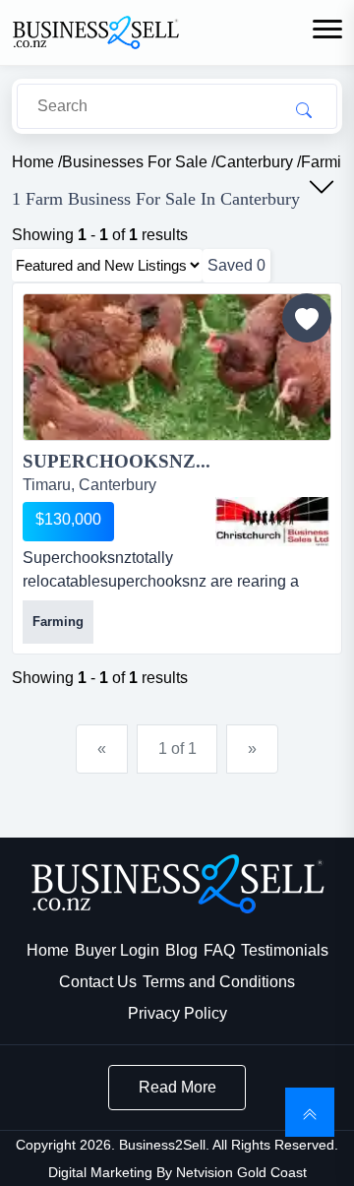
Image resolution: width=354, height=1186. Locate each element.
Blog (181, 950)
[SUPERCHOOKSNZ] (177, 370)
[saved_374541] (306, 318)
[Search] (304, 109)
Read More (177, 1087)
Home (48, 950)
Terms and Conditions (219, 981)
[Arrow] (321, 187)
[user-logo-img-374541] (272, 521)
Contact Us (98, 981)
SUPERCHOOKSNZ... (116, 461)
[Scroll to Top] (309, 1112)
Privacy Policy (177, 1013)
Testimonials (284, 950)
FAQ (219, 950)
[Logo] (95, 31)
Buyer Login (117, 950)
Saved (236, 265)
